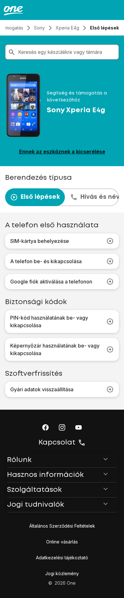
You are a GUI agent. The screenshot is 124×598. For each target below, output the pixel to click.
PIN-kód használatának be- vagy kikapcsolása (49, 321)
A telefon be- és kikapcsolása (46, 261)
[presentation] (62, 197)
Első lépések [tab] (40, 197)
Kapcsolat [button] (56, 442)
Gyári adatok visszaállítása (41, 389)
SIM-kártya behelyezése (39, 241)
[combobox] (67, 52)
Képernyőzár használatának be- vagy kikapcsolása (55, 349)
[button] (45, 427)
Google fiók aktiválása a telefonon (51, 281)
